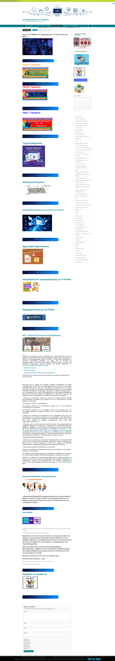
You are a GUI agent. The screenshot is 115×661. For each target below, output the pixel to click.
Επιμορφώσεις (78, 132)
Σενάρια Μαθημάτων (79, 129)
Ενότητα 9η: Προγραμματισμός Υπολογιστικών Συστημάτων (81, 167)
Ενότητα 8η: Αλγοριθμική (80, 164)
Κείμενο (77, 246)
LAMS (77, 211)
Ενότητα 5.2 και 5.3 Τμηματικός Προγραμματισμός (82, 191)
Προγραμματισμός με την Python (38, 309)
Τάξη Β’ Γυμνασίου (79, 218)
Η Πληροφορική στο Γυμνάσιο (35, 20)
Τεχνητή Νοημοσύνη (32, 143)
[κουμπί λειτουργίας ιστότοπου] (89, 26)
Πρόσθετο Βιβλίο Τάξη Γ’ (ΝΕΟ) (81, 125)
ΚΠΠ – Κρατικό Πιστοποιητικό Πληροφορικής (41, 335)
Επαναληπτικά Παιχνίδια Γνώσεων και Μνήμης (83, 175)
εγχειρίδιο (41, 432)
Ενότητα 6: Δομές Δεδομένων (81, 193)
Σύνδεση (19, 0)
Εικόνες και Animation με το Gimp (82, 259)
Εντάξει (89, 659)
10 (74, 104)
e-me (77, 213)
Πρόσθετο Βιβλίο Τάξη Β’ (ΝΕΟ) (82, 123)
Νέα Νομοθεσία (78, 138)
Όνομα (25, 623)
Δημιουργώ (65, 25)
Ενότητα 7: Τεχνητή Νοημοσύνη (82, 196)
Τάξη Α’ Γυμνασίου (79, 216)
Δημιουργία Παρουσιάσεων (35, 246)
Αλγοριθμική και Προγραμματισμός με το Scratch (46, 279)
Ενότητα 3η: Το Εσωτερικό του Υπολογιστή (84, 149)
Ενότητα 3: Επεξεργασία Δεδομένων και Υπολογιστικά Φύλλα (83, 181)
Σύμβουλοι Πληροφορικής (81, 118)
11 (77, 104)
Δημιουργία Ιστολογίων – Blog (52, 29)
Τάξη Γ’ (48, 25)
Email (25, 628)
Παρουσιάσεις (78, 250)
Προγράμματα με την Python (81, 255)
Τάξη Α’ (37, 25)
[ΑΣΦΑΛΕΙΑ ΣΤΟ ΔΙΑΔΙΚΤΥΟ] (82, 59)
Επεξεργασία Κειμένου (80, 222)
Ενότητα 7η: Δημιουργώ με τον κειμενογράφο (81, 161)
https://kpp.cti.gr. (34, 421)
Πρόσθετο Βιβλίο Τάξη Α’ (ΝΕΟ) (81, 121)
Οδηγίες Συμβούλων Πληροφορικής (82, 136)
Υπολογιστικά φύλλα (29, 370)
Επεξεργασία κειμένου (30, 368)
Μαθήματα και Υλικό (57, 25)
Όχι (93, 659)
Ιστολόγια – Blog (79, 253)
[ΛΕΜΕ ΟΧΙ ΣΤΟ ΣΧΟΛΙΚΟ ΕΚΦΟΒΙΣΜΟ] (83, 42)
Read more (98, 659)
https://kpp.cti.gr (47, 462)
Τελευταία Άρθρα (74, 25)
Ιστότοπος (26, 632)
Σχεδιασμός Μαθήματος (80, 134)
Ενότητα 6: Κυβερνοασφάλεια (81, 158)
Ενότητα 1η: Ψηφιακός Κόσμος (81, 145)
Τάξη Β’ (43, 25)
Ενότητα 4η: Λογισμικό (80, 152)
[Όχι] (113, 659)
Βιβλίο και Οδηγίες (29, 25)
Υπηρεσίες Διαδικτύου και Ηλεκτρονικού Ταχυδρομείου (39, 372)
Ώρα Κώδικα (27, 512)
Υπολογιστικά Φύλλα (80, 224)
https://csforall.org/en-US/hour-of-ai (47, 561)
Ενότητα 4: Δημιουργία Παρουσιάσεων (83, 184)
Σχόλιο (25, 611)
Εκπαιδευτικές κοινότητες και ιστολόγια (8, 0)
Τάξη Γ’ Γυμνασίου (79, 220)
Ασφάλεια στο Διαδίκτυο (34, 574)
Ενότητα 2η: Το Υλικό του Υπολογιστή (83, 147)
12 (80, 104)
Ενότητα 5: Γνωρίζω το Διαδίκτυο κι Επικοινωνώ (83, 155)
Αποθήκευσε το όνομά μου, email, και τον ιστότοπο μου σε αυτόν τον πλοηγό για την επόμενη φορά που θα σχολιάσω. (27, 644)
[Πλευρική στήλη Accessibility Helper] (113, 3)
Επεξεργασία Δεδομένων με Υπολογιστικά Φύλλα (43, 210)
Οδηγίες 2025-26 (79, 127)
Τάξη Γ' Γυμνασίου (42, 29)
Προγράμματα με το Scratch (81, 257)
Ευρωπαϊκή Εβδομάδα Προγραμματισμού (39, 476)
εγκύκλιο (40, 356)
